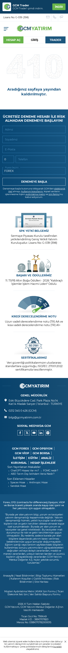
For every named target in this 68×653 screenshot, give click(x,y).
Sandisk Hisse (18, 485)
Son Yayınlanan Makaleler (24, 467)
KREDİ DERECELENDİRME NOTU (34, 316)
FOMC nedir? (50, 470)
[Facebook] (20, 432)
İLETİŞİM (19, 458)
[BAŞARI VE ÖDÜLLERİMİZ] (34, 263)
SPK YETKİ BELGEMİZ (34, 230)
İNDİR (59, 6)
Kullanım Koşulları (21, 578)
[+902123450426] (54, 17)
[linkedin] (41, 432)
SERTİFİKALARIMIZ (34, 357)
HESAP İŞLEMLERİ (42, 462)
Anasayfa (8, 575)
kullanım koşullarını (32, 191)
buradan (57, 646)
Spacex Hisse (17, 482)
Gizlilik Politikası (43, 578)
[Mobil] (6, 29)
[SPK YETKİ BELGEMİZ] (34, 218)
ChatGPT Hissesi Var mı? (25, 470)
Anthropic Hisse (38, 482)
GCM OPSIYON (42, 448)
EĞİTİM (33, 458)
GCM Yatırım (12, 606)
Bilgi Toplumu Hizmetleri (50, 575)
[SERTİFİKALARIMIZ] (34, 345)
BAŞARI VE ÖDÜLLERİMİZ (34, 275)
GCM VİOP (22, 453)
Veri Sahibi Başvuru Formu (45, 594)
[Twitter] (27, 432)
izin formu (54, 194)
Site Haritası (41, 581)
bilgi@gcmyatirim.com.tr (25, 417)
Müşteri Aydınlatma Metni (19, 591)
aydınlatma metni (35, 194)
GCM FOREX (20, 448)
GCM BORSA (41, 453)
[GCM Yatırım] (34, 30)
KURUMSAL (19, 462)
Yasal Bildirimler (24, 575)
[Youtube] (34, 432)
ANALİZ (46, 458)
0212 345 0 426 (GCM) (22, 410)
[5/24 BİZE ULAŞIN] (48, 17)
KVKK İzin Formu (45, 591)
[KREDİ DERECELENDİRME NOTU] (34, 304)
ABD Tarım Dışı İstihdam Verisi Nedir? (32, 473)
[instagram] (48, 432)
